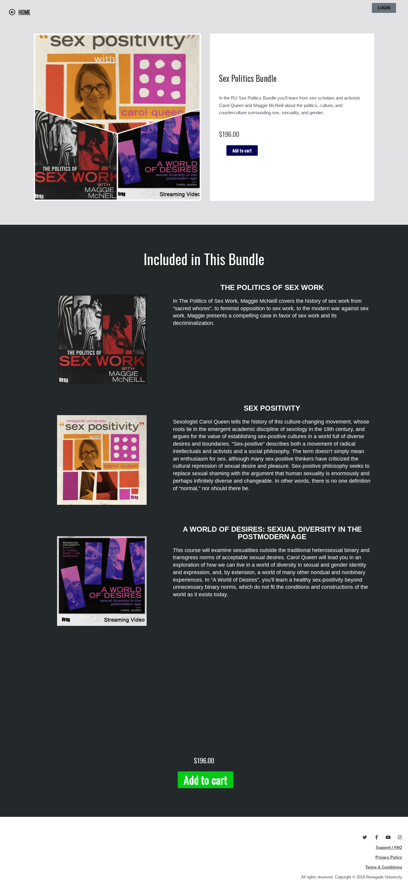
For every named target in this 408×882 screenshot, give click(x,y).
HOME (24, 12)
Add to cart (242, 150)
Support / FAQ (389, 847)
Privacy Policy (388, 857)
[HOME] (12, 12)
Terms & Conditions (383, 867)
